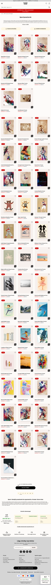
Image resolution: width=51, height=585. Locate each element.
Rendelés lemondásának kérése (41, 562)
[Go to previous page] (18, 493)
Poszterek (7, 13)
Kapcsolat (37, 559)
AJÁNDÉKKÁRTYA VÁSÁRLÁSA (26, 568)
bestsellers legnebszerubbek (9, 559)
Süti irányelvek (24, 572)
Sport (12, 13)
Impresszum (30, 572)
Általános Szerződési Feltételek (13, 572)
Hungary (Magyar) (25, 579)
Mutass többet (25, 487)
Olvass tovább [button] (25, 24)
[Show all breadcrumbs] (2, 13)
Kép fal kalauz (6, 558)
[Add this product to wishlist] (15, 35)
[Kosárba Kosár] (15, 53)
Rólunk (20, 558)
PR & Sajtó (21, 559)
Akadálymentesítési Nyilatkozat (25, 562)
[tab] (46, 3)
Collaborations (22, 561)
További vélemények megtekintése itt (25, 526)
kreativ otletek (6, 562)
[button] (45, 579)
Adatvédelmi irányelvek (39, 572)
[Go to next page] (32, 493)
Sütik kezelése (37, 563)
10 (30, 493)
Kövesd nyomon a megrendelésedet (42, 558)
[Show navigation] (1, 3)
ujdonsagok (5, 561)
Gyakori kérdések (38, 561)
